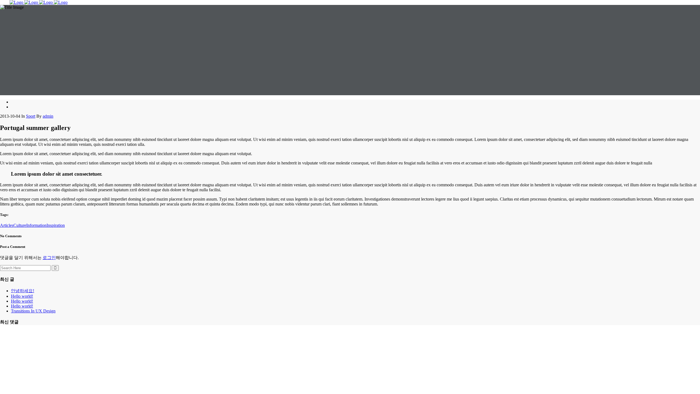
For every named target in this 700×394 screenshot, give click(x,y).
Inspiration (55, 225)
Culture (19, 225)
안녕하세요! (22, 290)
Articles (6, 225)
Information (36, 225)
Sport (30, 116)
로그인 (49, 257)
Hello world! (22, 296)
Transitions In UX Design (33, 311)
